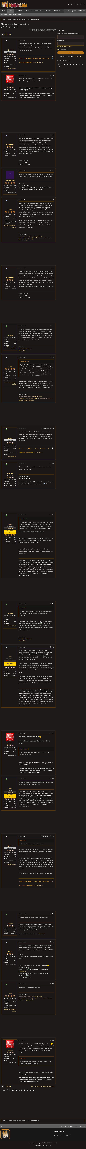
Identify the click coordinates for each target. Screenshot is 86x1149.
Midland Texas (12, 193)
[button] (24, 11)
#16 (53, 836)
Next (8, 34)
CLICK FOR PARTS (38, 62)
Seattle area (13, 485)
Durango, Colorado (11, 222)
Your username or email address (67, 34)
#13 (53, 647)
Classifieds (19, 11)
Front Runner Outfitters (25, 349)
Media (28, 11)
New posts (4, 14)
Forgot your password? (64, 46)
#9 (53, 428)
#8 (53, 357)
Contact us (61, 1126)
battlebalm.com (12, 68)
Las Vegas (13, 543)
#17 (53, 913)
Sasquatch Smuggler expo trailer (26, 240)
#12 (53, 603)
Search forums (13, 14)
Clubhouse (37, 11)
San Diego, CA (12, 64)
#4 (53, 171)
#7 (53, 325)
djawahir (5, 27)
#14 (53, 733)
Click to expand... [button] (36, 375)
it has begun (22, 971)
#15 (53, 778)
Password (60, 40)
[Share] (51, 40)
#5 (53, 200)
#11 (53, 514)
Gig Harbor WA (12, 97)
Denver (14, 155)
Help (19, 14)
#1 (53, 40)
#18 (53, 942)
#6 (53, 268)
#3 (53, 135)
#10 (53, 463)
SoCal (14, 343)
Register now (77, 56)
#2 (53, 75)
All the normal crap (37, 236)
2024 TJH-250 (22, 238)
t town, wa (13, 933)
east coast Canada (11, 964)
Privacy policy (69, 1126)
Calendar (47, 11)
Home (4, 11)
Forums (10, 11)
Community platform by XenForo (43, 1143)
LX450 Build (22, 350)
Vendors (57, 11)
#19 (53, 983)
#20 (53, 1040)
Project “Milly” (34, 238)
